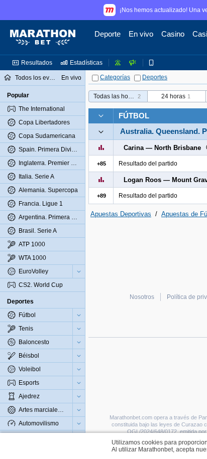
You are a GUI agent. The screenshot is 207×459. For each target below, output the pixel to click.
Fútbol (134, 115)
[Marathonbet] (42, 37)
